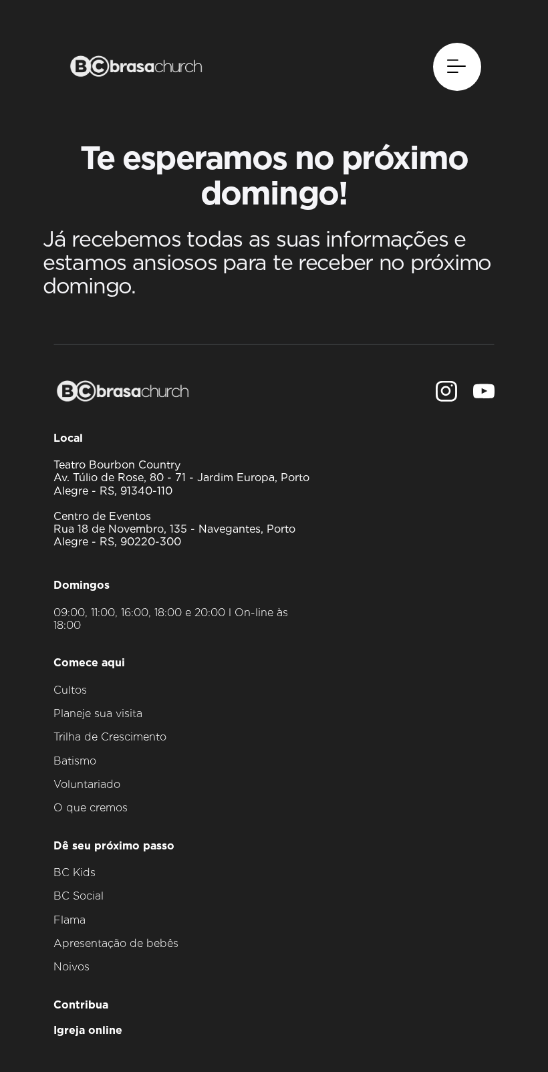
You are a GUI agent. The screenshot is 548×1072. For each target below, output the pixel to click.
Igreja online (87, 1030)
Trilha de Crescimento (109, 736)
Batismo (74, 761)
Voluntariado (86, 784)
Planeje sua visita (97, 713)
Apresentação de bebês (115, 943)
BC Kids (74, 872)
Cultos (70, 690)
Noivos (71, 966)
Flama (69, 920)
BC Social (78, 896)
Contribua (80, 1004)
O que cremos (90, 807)
